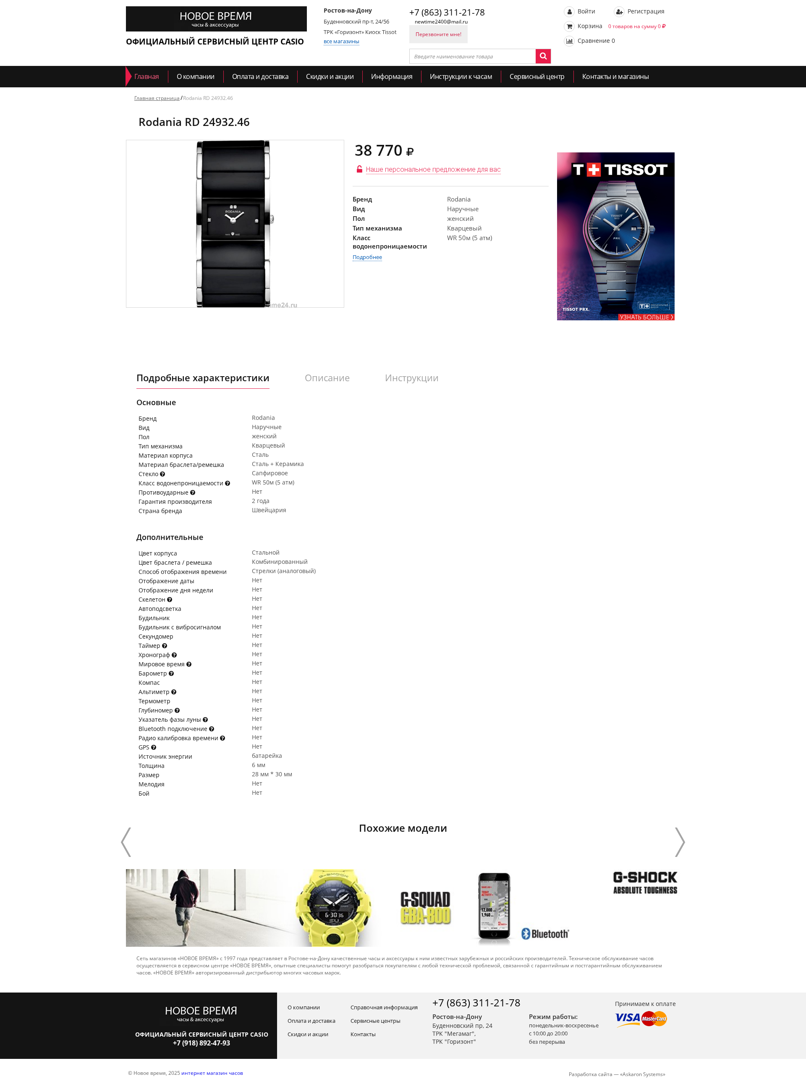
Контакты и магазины (615, 76)
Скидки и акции (329, 76)
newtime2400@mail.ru (441, 21)
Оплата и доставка (260, 76)
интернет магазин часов (212, 1073)
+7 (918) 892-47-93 (201, 1043)
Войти (585, 11)
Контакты (363, 1034)
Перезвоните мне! (438, 34)
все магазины (341, 41)
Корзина (618, 26)
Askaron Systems (643, 1074)
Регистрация (645, 11)
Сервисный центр (537, 76)
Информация (391, 76)
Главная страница (157, 98)
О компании (196, 76)
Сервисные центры (375, 1020)
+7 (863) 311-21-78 (447, 12)
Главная (146, 76)
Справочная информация (384, 1007)
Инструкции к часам (461, 76)
